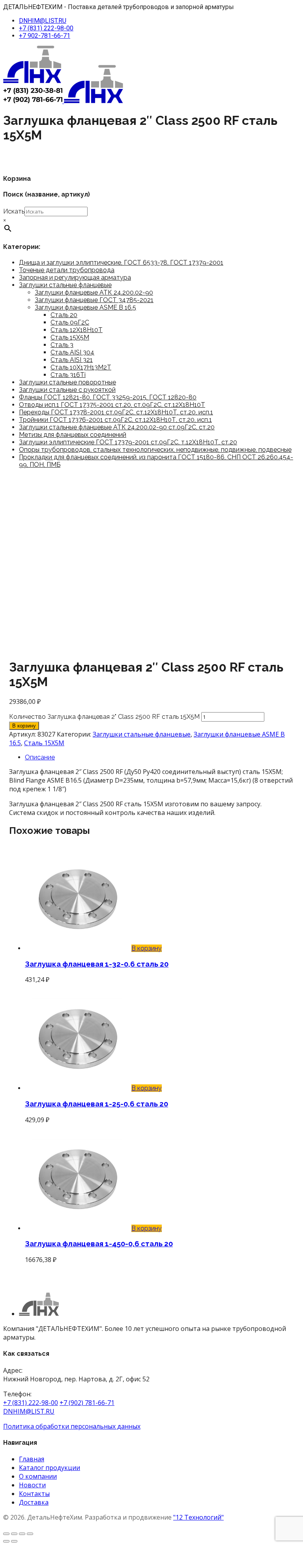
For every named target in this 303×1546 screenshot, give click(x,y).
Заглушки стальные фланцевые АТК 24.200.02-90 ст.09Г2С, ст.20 (117, 427)
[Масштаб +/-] (6, 1534)
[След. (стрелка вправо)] (14, 1541)
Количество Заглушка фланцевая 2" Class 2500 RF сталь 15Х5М (104, 716)
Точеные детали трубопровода (66, 270)
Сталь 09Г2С (69, 322)
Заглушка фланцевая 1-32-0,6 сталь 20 (96, 964)
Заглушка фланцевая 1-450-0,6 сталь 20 (99, 1243)
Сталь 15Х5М (69, 337)
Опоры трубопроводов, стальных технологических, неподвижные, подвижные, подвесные (155, 449)
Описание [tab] (40, 757)
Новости (32, 1485)
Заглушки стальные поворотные (67, 382)
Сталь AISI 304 (72, 352)
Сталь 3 (61, 345)
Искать (13, 211)
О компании (38, 1476)
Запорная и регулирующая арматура (75, 277)
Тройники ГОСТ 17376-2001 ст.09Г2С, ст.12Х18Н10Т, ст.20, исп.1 (115, 419)
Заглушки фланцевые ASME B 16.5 (85, 307)
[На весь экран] (14, 1534)
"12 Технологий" (198, 1517)
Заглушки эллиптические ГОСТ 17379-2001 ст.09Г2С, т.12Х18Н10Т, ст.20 (128, 442)
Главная (31, 1459)
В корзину (24, 726)
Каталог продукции (49, 1467)
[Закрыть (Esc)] (30, 1534)
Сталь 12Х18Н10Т (76, 330)
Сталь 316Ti (68, 375)
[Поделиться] (22, 1534)
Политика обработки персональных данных (71, 1426)
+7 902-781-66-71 (44, 35)
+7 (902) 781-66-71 (87, 1402)
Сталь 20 (63, 315)
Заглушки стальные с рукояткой (67, 389)
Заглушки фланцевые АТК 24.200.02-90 (94, 292)
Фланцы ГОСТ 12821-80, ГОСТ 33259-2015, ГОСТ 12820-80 (107, 397)
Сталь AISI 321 (71, 360)
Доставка (34, 1502)
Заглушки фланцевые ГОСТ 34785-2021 (94, 300)
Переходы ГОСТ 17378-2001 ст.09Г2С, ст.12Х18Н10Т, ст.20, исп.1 (116, 412)
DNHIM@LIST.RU (42, 20)
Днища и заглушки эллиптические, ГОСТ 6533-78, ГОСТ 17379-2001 (121, 262)
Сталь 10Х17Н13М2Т (80, 367)
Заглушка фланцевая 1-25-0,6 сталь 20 (96, 1103)
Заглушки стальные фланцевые (65, 285)
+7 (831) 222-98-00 (46, 28)
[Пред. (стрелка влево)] (6, 1541)
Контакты (34, 1493)
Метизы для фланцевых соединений (72, 434)
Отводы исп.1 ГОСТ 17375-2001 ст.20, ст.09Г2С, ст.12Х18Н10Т (112, 404)
